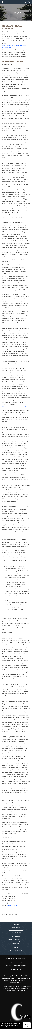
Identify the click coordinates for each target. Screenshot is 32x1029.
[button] (26, 2)
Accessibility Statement (19, 965)
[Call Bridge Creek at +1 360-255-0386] (29, 2)
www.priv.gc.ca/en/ (12, 905)
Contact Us (8, 965)
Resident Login (10, 958)
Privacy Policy (22, 962)
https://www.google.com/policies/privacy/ (14, 406)
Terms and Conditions (11, 962)
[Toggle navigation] (2, 2)
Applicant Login (20, 958)
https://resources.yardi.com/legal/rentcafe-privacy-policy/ (14, 46)
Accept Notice (27, 1025)
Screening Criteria (16, 969)
